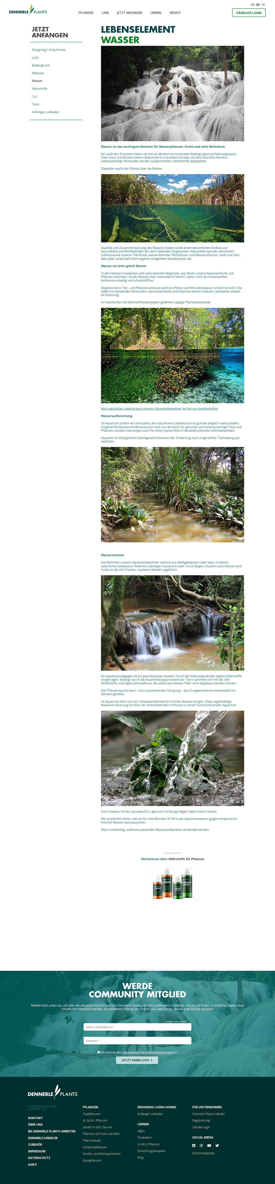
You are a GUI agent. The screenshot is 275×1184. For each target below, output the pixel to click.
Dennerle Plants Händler (208, 1114)
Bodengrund (41, 65)
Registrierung (201, 1120)
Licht (35, 58)
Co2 (34, 96)
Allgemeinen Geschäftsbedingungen (148, 1052)
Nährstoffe (39, 89)
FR (263, 4)
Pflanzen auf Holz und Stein (101, 1134)
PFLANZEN (90, 1107)
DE (258, 4)
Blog (140, 1157)
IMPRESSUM (36, 1151)
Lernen (155, 13)
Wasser (37, 81)
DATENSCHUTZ (39, 1158)
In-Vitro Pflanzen (149, 1144)
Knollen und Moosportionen (101, 1154)
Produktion (145, 1137)
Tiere (35, 104)
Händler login (249, 13)
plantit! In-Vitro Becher (97, 1127)
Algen (183, 811)
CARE (105, 13)
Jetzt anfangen (129, 13)
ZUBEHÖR (35, 1144)
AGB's (32, 1164)
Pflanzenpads (92, 1140)
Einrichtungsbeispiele (151, 1151)
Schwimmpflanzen (95, 1147)
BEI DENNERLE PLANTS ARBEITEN (52, 1131)
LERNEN (143, 1124)
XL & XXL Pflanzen (95, 1120)
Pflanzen (86, 13)
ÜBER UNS (35, 1124)
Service (175, 13)
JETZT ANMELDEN (136, 1060)
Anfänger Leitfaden (45, 112)
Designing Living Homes (49, 50)
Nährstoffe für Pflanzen (186, 859)
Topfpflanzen (91, 1114)
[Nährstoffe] (172, 883)
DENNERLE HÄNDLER (43, 1138)
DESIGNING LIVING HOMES (157, 1107)
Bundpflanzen (92, 1160)
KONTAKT (35, 1118)
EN (252, 4)
